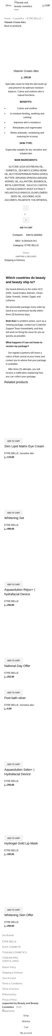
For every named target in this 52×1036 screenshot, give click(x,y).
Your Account (9, 978)
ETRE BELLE (34, 18)
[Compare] (8, 434)
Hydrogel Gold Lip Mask (21, 843)
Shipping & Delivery (12, 972)
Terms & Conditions (12, 983)
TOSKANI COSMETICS (14, 952)
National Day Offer (17, 666)
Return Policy (9, 967)
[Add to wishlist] (23, 434)
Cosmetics (19, 18)
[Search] (37, 5)
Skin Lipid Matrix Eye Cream (24, 446)
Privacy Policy (9, 1000)
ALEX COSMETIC (11, 947)
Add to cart (26, 228)
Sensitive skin (27, 453)
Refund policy (9, 994)
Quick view (15, 434)
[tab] (26, 256)
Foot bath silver (15, 698)
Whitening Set (14, 518)
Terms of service (10, 989)
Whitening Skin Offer (18, 915)
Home (7, 18)
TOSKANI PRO (10, 958)
